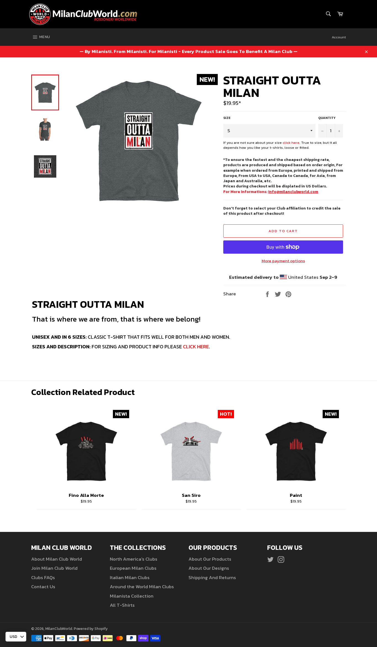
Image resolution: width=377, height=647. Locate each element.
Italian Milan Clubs (130, 577)
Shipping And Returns (212, 577)
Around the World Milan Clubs (142, 586)
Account (339, 37)
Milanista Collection (131, 596)
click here (291, 142)
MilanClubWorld (58, 628)
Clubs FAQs (43, 577)
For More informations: (270, 192)
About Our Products (210, 559)
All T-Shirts (122, 605)
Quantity (327, 118)
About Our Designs (209, 568)
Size (226, 118)
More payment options (283, 261)
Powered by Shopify (91, 628)
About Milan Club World (56, 559)
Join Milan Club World (54, 568)
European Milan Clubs (133, 568)
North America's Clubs (133, 559)
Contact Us (43, 586)
